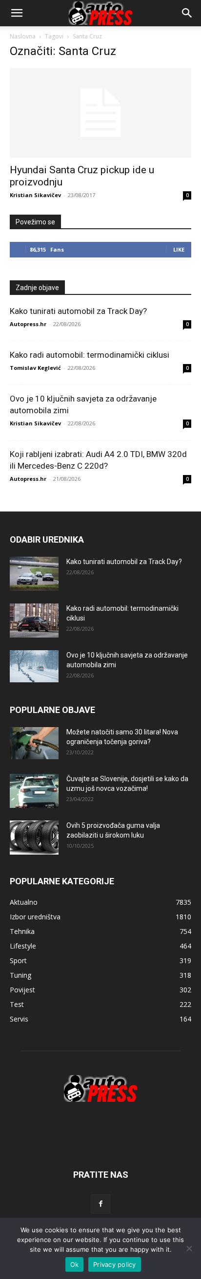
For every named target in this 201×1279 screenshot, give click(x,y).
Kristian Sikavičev (35, 195)
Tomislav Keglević (35, 367)
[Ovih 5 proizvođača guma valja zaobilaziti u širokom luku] (34, 838)
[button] (187, 13)
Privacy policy (114, 1264)
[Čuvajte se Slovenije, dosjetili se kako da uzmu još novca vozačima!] (34, 791)
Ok (74, 1264)
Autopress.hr (28, 324)
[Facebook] (100, 1204)
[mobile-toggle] (16, 13)
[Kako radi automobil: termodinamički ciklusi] (34, 620)
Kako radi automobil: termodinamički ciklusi (89, 355)
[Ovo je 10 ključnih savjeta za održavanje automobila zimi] (34, 666)
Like (178, 249)
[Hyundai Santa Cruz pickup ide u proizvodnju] (100, 113)
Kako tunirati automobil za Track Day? (78, 311)
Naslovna (23, 36)
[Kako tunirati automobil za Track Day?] (34, 574)
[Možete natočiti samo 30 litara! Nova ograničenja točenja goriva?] (34, 743)
